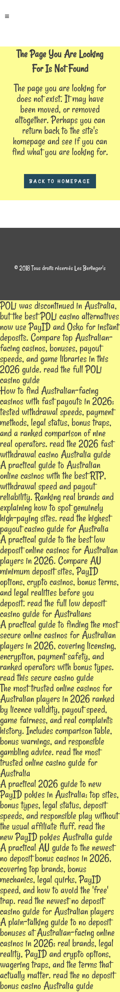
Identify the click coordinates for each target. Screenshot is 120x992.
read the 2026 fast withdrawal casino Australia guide (56, 449)
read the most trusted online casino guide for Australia (50, 762)
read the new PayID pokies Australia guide (56, 831)
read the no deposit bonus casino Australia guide (57, 980)
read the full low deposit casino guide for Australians (52, 608)
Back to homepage (60, 181)
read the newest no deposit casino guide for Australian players (57, 906)
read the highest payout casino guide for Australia (55, 523)
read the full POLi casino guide (51, 374)
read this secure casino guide (47, 677)
